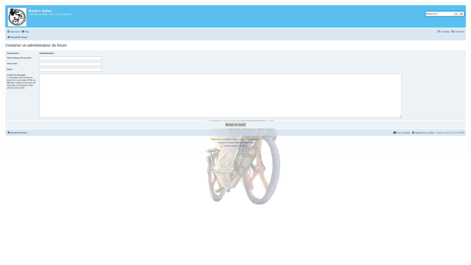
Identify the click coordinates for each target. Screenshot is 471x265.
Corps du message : (16, 75)
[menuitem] (25, 31)
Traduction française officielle (229, 143)
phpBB (227, 139)
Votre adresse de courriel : (19, 58)
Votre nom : (12, 63)
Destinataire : (13, 53)
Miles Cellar (249, 143)
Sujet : (10, 69)
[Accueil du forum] (17, 16)
